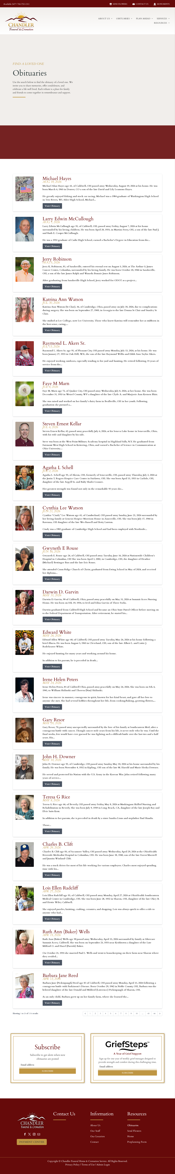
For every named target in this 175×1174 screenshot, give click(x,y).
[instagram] (34, 1134)
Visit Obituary (52, 206)
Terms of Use (88, 1164)
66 (154, 1013)
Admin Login (103, 1164)
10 (137, 1013)
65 (148, 1013)
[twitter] (30, 1134)
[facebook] (25, 1134)
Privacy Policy (72, 1164)
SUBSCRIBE (47, 1071)
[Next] (159, 1013)
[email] (39, 1134)
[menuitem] (105, 18)
